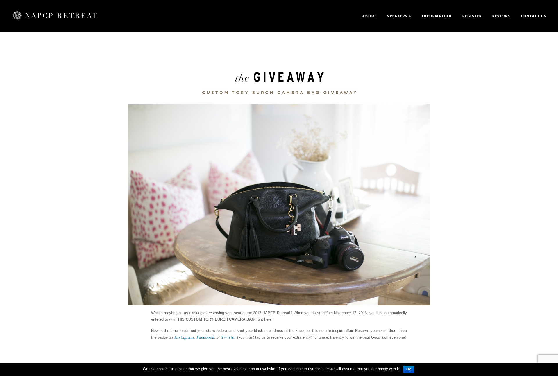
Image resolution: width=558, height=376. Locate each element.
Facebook (205, 337)
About (369, 16)
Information (437, 16)
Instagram (184, 337)
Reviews (501, 16)
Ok (408, 369)
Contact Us (534, 16)
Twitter (228, 337)
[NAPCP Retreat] (55, 16)
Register (472, 16)
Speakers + (399, 16)
